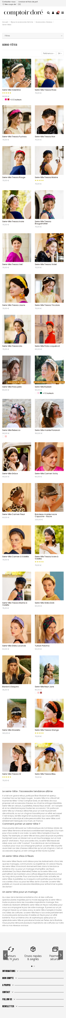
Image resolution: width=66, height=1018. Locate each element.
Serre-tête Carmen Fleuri (13, 514)
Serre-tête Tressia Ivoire (13, 221)
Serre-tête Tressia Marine (46, 177)
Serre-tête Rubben (43, 386)
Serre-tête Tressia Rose (45, 90)
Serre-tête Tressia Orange (47, 730)
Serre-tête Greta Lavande (14, 645)
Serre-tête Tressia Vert (12, 264)
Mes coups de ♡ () (12, 4)
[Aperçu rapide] (18, 86)
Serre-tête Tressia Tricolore (47, 305)
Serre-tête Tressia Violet (46, 264)
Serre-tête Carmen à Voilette (15, 556)
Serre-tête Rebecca (11, 430)
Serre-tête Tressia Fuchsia (14, 136)
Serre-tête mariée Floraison (47, 430)
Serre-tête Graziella (11, 730)
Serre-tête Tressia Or (11, 774)
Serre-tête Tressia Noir (45, 136)
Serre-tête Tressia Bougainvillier (43, 222)
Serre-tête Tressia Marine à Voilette (14, 604)
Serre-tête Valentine (11, 90)
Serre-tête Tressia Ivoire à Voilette (46, 557)
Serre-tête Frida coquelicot (47, 346)
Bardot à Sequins (10, 686)
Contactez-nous (9, 2)
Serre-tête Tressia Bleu (45, 774)
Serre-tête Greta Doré (44, 603)
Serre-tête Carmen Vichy (46, 473)
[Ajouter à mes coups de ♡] (15, 86)
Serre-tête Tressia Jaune (13, 305)
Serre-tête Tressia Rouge (13, 177)
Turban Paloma (42, 645)
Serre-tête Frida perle (11, 386)
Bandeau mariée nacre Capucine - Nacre (46, 515)
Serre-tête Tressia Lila (12, 346)
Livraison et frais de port (28, 2)
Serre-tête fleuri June (44, 686)
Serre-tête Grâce (10, 473)
